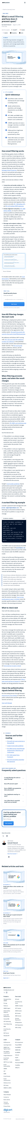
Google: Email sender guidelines (15, 746)
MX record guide (17, 345)
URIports (17, 1067)
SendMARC (17, 1052)
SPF (4, 1071)
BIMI (5, 1026)
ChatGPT (15, 30)
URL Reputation (19, 1025)
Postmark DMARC (19, 1062)
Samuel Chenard (13, 843)
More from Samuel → (12, 853)
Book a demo (7, 1099)
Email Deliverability (7, 1065)
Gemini (6, 33)
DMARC (5, 1068)
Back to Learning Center (9, 9)
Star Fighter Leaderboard (7, 1052)
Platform (6, 1005)
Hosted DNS (6, 1019)
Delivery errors (7, 1083)
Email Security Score (10, 293)
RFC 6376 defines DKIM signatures (15, 206)
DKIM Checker (18, 1011)
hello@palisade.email (9, 990)
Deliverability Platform (7, 1011)
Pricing (5, 1003)
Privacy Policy (7, 1106)
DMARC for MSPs (7, 1088)
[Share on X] (3, 836)
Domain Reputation (18, 1019)
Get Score (14, 304)
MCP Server (6, 1033)
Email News (5, 13)
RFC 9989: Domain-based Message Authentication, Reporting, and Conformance (16, 750)
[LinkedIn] (6, 992)
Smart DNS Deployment (7, 1015)
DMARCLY (17, 1060)
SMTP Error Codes (8, 1062)
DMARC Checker (19, 1005)
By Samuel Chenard (6, 24)
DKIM (5, 1073)
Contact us (6, 1097)
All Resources (7, 1042)
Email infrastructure (7, 1079)
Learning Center (7, 1045)
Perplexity (14, 33)
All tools (17, 999)
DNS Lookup (18, 1027)
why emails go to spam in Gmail (12, 666)
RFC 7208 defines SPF (19, 204)
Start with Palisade (7, 703)
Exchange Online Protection (9, 170)
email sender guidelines (13, 484)
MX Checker (18, 1013)
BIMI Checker (18, 1016)
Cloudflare (17, 1065)
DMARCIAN (17, 1050)
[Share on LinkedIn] (7, 836)
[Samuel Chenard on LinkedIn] (9, 857)
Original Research (8, 1055)
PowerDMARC (18, 1045)
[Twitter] (4, 992)
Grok (22, 33)
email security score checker (9, 695)
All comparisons (19, 1042)
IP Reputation (18, 1022)
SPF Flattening (7, 1021)
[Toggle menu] (25, 2)
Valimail (17, 1055)
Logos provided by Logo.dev (20, 1118)
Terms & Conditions (6, 1102)
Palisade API (6, 1035)
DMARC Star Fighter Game (7, 1048)
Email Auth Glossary (6, 1058)
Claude (23, 30)
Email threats (7, 1076)
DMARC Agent (7, 1008)
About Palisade (7, 1094)
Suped (16, 1057)
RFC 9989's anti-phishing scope (18, 423)
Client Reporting (8, 1024)
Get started (8, 823)
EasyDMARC (18, 1047)
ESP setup (6, 1085)
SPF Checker (18, 1008)
